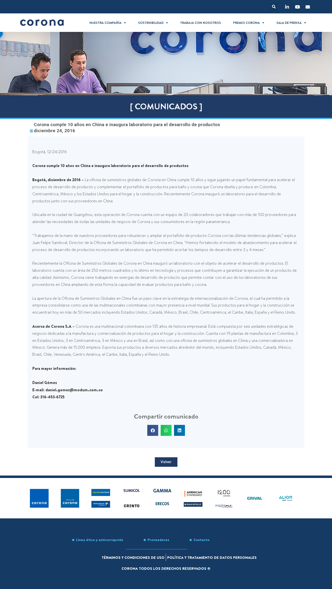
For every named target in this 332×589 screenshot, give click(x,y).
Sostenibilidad (151, 22)
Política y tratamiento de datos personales (212, 557)
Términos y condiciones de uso (133, 557)
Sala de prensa (289, 22)
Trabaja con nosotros (200, 22)
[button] (274, 6)
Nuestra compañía (105, 22)
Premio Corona (246, 22)
